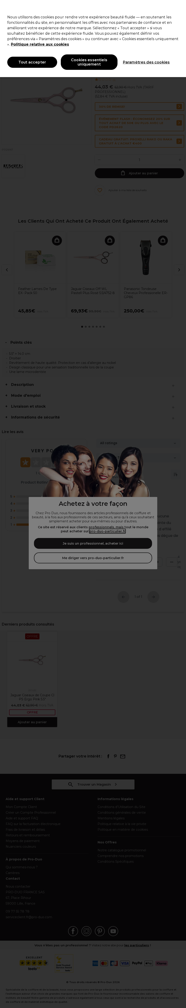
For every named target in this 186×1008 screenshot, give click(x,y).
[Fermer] (179, 7)
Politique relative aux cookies (40, 44)
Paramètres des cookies (146, 62)
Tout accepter (32, 62)
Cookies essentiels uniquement (89, 62)
